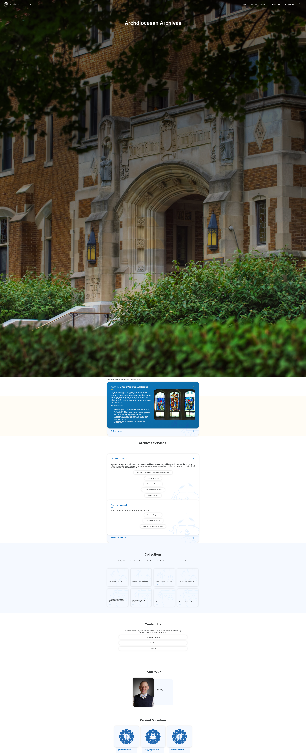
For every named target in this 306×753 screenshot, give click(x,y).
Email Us (153, 643)
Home (108, 379)
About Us (113, 379)
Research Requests (153, 515)
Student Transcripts (153, 478)
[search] (301, 4)
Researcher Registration (153, 520)
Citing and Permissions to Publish (153, 526)
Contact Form (153, 648)
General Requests (153, 495)
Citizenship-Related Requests (153, 489)
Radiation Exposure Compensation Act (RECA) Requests (153, 472)
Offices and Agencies (122, 379)
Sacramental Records (153, 484)
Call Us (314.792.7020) (153, 637)
